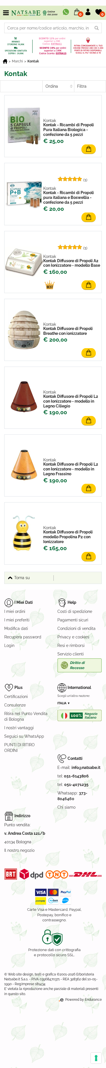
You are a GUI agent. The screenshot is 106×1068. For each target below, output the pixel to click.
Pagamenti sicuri (72, 620)
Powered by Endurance (83, 1000)
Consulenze (15, 705)
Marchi (17, 61)
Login (9, 645)
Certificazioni (16, 696)
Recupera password (22, 637)
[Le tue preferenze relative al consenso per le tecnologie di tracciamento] (96, 1058)
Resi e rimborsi (71, 645)
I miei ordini (14, 611)
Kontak (33, 61)
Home (5, 61)
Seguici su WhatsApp (24, 736)
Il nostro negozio (19, 850)
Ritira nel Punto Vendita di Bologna (25, 716)
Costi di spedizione (74, 611)
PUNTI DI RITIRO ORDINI (19, 748)
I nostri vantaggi (19, 728)
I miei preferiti (16, 620)
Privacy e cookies (73, 637)
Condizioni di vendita (76, 628)
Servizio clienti (70, 654)
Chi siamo (66, 807)
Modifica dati (16, 628)
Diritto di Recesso (77, 665)
